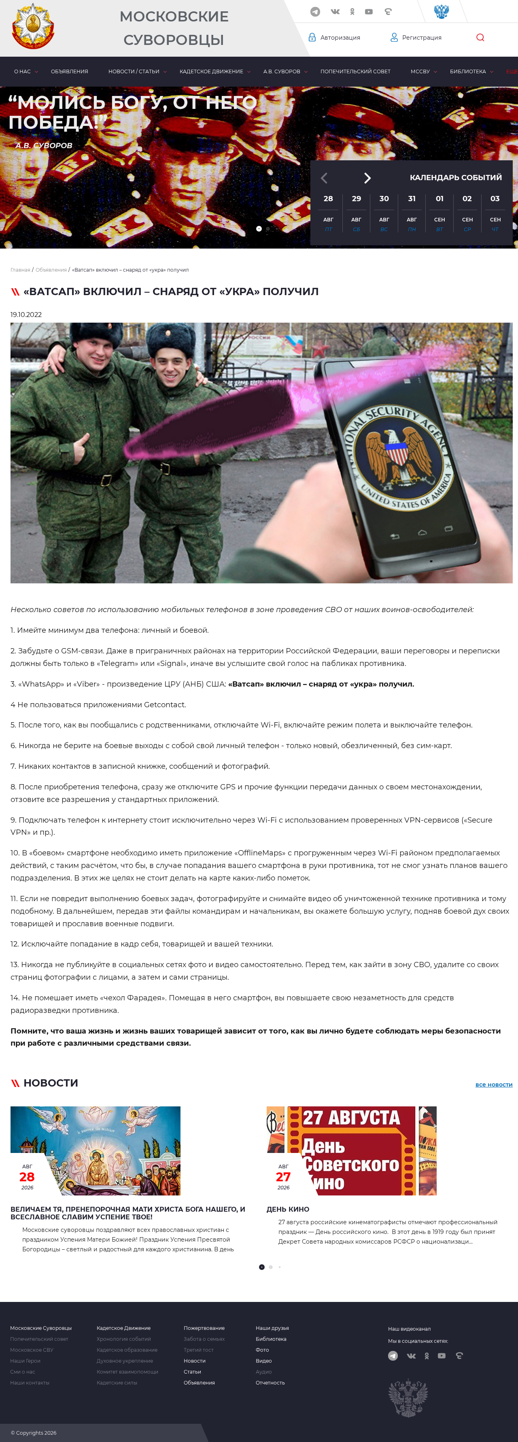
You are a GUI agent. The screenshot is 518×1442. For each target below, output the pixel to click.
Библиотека (468, 71)
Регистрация (422, 37)
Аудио (264, 1372)
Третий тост (199, 1350)
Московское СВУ (31, 1350)
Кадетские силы (117, 1382)
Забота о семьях (204, 1339)
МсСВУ (420, 71)
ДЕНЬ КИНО (288, 1209)
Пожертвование (204, 1328)
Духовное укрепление (125, 1361)
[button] (259, 229)
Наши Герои (25, 1361)
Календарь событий (456, 177)
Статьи (192, 1372)
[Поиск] (480, 38)
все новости (494, 1084)
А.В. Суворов (281, 71)
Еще (512, 71)
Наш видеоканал (409, 1329)
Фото (262, 1350)
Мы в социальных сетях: (418, 1341)
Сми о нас (22, 1372)
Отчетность (270, 1382)
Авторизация (340, 37)
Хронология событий (124, 1339)
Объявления (69, 71)
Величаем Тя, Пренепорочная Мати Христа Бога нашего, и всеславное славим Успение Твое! (128, 1213)
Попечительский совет (356, 71)
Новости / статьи (133, 71)
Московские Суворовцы (174, 28)
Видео (264, 1361)
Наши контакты (29, 1382)
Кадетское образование (127, 1350)
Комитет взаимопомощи (127, 1372)
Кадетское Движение (124, 1328)
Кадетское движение (211, 71)
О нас (22, 71)
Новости (195, 1361)
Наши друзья (272, 1328)
